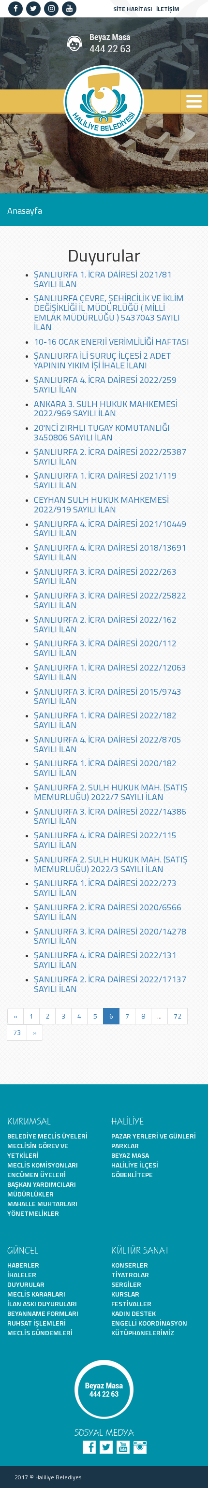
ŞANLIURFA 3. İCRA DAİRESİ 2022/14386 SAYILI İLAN (110, 816)
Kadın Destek (133, 1313)
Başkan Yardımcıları (41, 1184)
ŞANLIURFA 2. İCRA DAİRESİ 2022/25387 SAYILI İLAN (110, 456)
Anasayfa (24, 210)
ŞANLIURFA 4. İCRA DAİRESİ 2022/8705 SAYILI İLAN (107, 744)
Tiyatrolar (130, 1274)
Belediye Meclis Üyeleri (47, 1136)
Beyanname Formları (42, 1313)
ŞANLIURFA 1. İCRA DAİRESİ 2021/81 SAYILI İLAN (103, 279)
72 (177, 1016)
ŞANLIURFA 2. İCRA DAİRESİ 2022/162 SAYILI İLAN (105, 624)
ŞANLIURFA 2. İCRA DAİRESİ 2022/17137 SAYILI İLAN (110, 984)
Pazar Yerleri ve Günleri (153, 1136)
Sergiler (126, 1284)
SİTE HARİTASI (132, 9)
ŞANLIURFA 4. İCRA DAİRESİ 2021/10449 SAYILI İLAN (110, 528)
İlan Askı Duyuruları (42, 1303)
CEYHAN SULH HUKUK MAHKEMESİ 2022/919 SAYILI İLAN (101, 504)
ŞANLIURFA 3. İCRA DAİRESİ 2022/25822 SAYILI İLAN (110, 600)
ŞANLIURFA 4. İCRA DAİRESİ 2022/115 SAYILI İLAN (105, 840)
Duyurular (26, 1284)
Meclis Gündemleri (40, 1333)
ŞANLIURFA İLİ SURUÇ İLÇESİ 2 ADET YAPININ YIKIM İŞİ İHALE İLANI (102, 360)
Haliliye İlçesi (134, 1165)
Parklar (125, 1145)
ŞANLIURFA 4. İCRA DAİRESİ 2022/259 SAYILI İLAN (105, 384)
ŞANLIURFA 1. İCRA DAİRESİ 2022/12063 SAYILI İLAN (110, 672)
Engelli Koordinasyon (149, 1323)
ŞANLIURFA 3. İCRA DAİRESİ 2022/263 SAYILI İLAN (105, 576)
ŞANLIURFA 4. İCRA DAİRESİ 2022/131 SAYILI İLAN (105, 959)
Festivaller (131, 1303)
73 (17, 1032)
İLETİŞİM (167, 9)
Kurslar (125, 1294)
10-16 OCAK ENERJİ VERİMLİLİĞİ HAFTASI (111, 341)
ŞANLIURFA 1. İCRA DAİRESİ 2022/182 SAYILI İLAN (105, 720)
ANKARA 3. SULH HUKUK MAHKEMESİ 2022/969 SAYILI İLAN (106, 408)
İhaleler (21, 1274)
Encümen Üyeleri (36, 1174)
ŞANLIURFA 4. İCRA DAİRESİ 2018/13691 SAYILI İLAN (110, 552)
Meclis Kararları (36, 1294)
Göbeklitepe (132, 1174)
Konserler (129, 1265)
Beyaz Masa (130, 1155)
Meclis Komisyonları (42, 1165)
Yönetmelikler (33, 1213)
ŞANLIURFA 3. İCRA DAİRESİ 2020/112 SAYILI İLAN (105, 648)
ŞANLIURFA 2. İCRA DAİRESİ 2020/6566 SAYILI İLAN (107, 912)
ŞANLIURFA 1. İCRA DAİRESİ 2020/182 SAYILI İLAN (105, 768)
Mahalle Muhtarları (42, 1203)
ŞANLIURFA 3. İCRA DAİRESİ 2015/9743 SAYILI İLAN (107, 696)
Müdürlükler (30, 1194)
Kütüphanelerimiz (142, 1333)
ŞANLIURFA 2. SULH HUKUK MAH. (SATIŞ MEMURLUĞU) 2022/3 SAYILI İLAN (111, 864)
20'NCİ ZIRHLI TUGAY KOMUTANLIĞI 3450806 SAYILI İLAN (102, 432)
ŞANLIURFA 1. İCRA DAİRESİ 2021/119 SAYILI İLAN (105, 480)
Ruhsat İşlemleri (36, 1323)
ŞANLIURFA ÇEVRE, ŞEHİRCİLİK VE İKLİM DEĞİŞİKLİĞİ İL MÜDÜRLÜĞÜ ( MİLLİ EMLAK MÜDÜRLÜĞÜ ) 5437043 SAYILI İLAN (109, 312)
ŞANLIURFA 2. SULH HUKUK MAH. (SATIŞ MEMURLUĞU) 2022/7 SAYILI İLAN (111, 792)
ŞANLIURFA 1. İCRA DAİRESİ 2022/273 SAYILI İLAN (105, 887)
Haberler (23, 1265)
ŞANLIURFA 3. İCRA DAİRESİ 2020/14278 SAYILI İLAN (110, 936)
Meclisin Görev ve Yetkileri (37, 1150)
